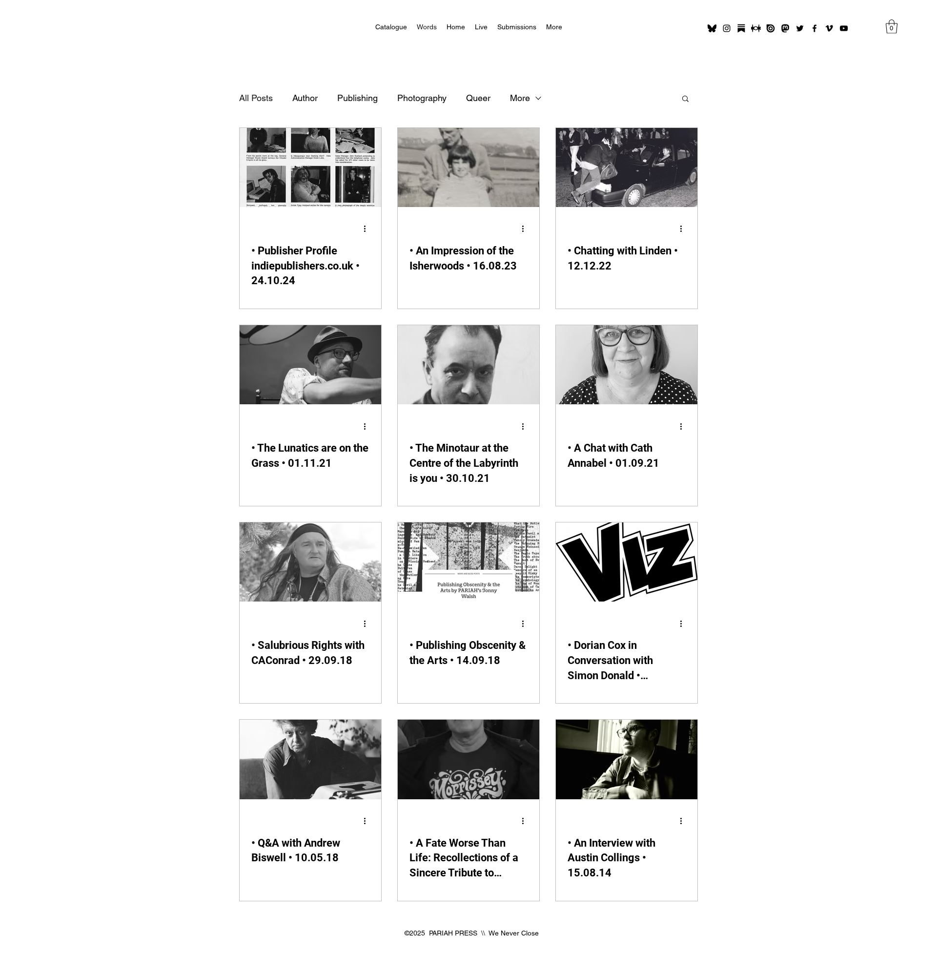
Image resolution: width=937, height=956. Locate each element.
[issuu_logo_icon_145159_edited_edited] (770, 28)
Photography (422, 98)
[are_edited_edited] (756, 28)
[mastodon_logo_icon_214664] (785, 28)
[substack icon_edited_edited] (741, 28)
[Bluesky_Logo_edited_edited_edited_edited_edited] (712, 28)
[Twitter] (800, 28)
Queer (478, 98)
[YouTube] (844, 28)
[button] (891, 27)
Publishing (357, 98)
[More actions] (368, 229)
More (520, 98)
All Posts (256, 98)
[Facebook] (814, 28)
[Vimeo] (829, 28)
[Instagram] (727, 28)
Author (305, 98)
